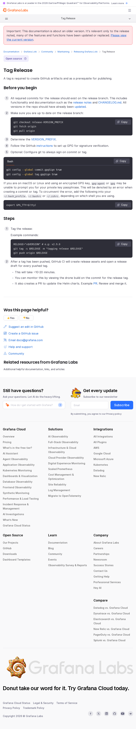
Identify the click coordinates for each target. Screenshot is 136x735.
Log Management (59, 490)
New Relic (100, 476)
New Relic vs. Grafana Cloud (111, 628)
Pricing (7, 442)
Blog (51, 548)
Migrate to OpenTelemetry (64, 495)
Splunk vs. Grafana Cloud (109, 640)
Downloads (10, 553)
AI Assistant (10, 453)
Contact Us (100, 570)
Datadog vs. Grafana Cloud (111, 607)
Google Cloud (102, 453)
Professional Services (107, 582)
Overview (9, 436)
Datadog (99, 470)
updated (80, 106)
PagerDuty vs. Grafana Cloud (112, 634)
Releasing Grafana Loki (86, 51)
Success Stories (104, 565)
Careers (98, 548)
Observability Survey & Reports (67, 565)
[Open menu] (129, 10)
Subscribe (121, 405)
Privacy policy (113, 413)
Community (47, 51)
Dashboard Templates (16, 559)
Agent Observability (15, 459)
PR (95, 283)
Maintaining (63, 51)
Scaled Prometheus (60, 468)
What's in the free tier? (17, 447)
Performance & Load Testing (21, 498)
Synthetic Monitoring (16, 492)
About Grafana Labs (106, 542)
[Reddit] (130, 713)
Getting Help (101, 576)
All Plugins (100, 442)
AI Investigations (13, 514)
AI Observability (58, 436)
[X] (98, 713)
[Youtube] (122, 713)
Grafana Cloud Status (16, 525)
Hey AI (97, 587)
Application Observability (19, 464)
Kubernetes (101, 464)
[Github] (114, 713)
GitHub (7, 548)
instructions (44, 145)
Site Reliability (57, 484)
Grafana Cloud (95, 688)
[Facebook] (90, 713)
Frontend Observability (17, 487)
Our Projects (10, 542)
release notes (82, 102)
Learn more (117, 3)
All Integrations (103, 436)
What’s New (10, 519)
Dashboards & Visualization (20, 476)
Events (52, 559)
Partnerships (101, 553)
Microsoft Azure (104, 459)
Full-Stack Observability (63, 442)
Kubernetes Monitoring (17, 470)
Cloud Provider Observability (66, 457)
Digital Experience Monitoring (66, 463)
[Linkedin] (106, 713)
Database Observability (17, 481)
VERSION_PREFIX (43, 139)
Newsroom (100, 559)
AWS (96, 447)
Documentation (11, 51)
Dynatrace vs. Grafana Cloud (112, 613)
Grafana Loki (30, 51)
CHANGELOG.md (109, 102)
